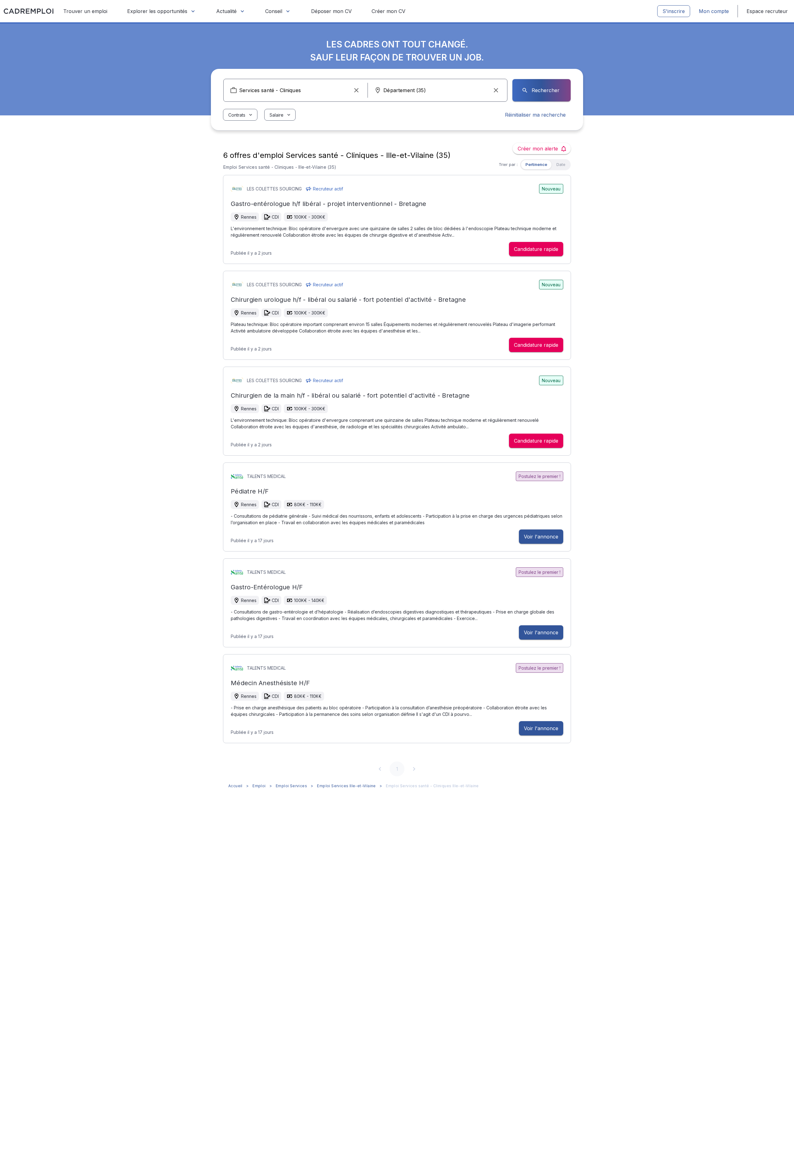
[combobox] (295, 90)
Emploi (258, 785)
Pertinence (536, 164)
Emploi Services (291, 785)
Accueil (235, 785)
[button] (356, 90)
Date (560, 164)
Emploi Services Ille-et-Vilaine (346, 785)
